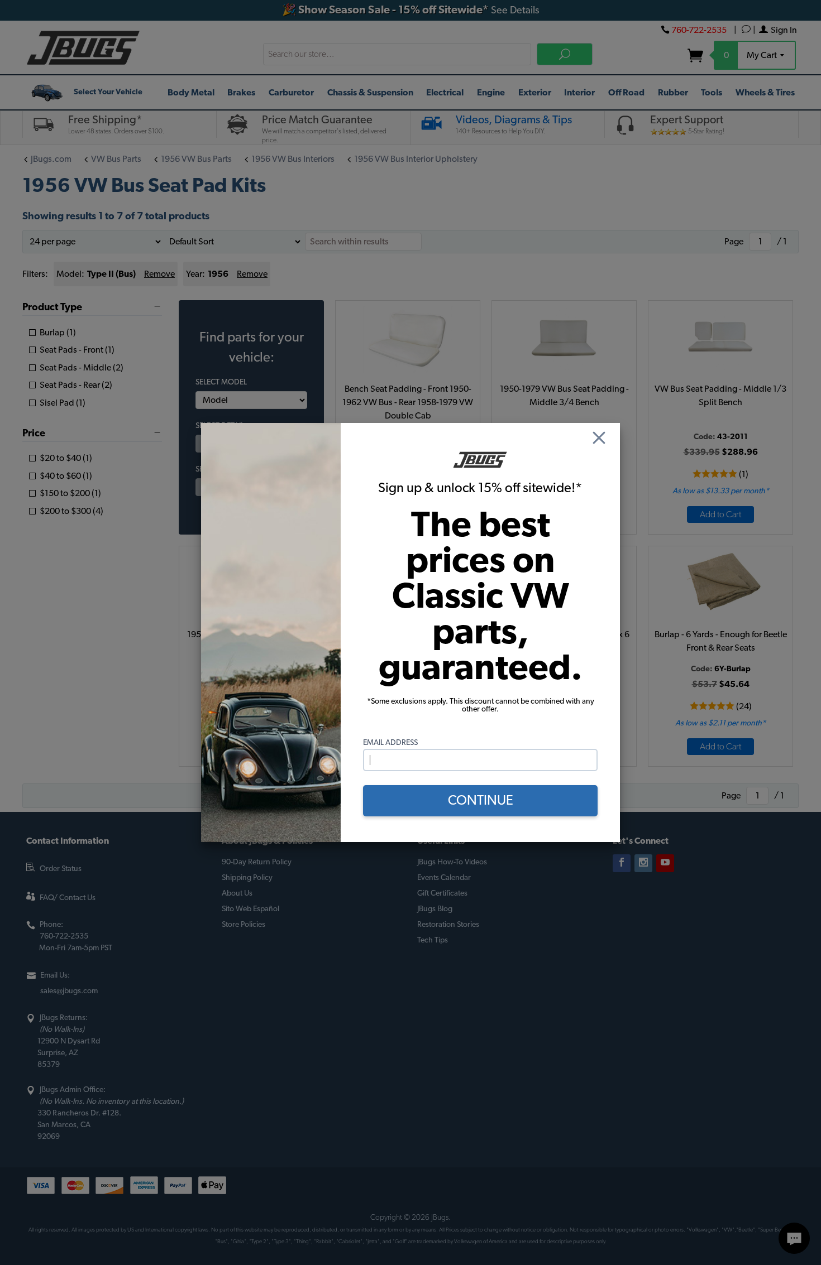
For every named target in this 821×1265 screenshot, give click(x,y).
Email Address (390, 743)
